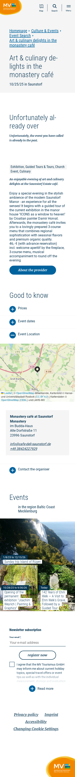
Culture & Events (45, 30)
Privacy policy (26, 714)
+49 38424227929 (23, 449)
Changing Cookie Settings (36, 728)
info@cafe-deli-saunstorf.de (30, 444)
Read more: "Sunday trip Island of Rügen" (37, 541)
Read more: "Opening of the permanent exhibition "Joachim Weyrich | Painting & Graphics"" (19, 588)
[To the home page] (12, 8)
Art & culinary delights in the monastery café (33, 43)
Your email (15, 637)
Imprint (51, 714)
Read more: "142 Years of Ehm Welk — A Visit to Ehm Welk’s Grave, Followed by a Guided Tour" (56, 588)
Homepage (18, 30)
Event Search (20, 35)
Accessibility (36, 721)
